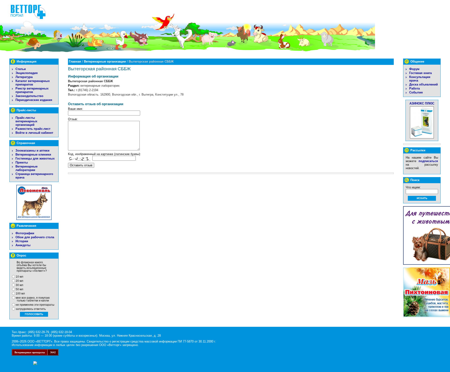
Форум (414, 69)
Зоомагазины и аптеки (32, 150)
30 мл (19, 285)
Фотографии (24, 233)
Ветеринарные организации (105, 61)
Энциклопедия (26, 73)
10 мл (19, 276)
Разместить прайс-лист (32, 128)
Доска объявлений (423, 84)
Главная (75, 61)
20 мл (19, 280)
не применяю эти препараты (35, 304)
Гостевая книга (420, 73)
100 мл (20, 293)
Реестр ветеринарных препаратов (32, 90)
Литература (24, 77)
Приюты (21, 162)
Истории (21, 241)
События (416, 92)
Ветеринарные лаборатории (26, 168)
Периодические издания (33, 100)
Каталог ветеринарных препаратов (32, 82)
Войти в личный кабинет (34, 132)
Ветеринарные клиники (33, 154)
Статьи (20, 69)
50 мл (19, 289)
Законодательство (29, 96)
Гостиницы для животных (35, 158)
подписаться (428, 161)
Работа (414, 88)
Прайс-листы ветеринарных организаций (26, 121)
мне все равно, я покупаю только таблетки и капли (33, 299)
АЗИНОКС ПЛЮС (421, 103)
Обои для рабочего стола (34, 237)
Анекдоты (22, 245)
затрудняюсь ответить (31, 309)
